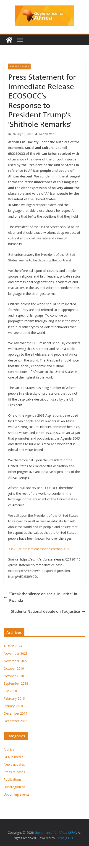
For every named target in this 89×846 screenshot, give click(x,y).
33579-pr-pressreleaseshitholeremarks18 (38, 549)
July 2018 (10, 691)
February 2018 (14, 698)
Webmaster (46, 134)
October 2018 (14, 676)
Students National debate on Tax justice (45, 611)
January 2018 (13, 706)
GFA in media (13, 757)
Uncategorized (14, 787)
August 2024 (13, 646)
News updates (14, 764)
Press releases (19, 66)
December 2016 (15, 721)
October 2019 (14, 668)
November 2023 (16, 653)
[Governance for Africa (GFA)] (9, 39)
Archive (9, 749)
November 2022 (16, 661)
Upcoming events (16, 794)
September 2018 (16, 683)
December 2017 (15, 713)
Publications (12, 779)
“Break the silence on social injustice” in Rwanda (43, 597)
